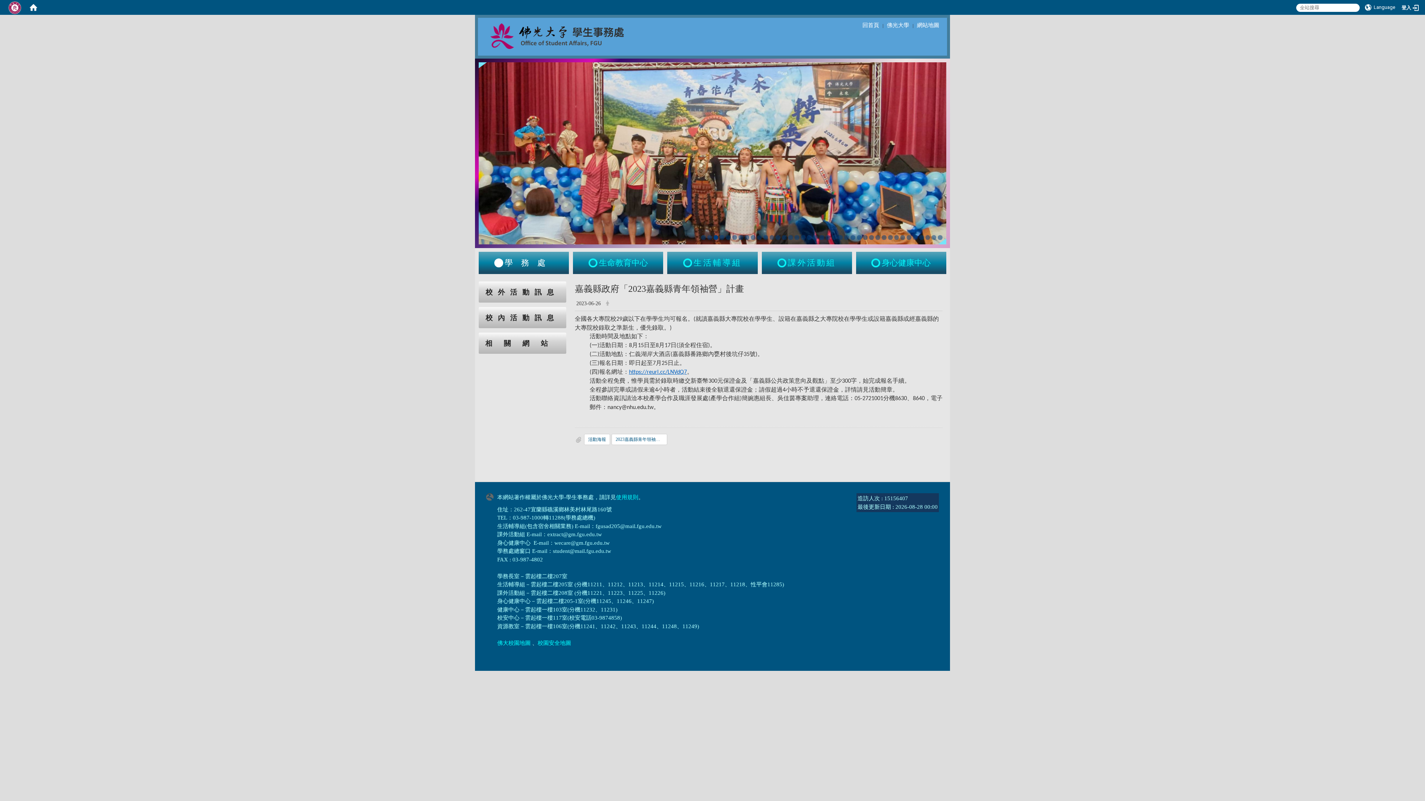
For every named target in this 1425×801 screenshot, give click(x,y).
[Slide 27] (865, 237)
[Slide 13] (778, 237)
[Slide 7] (740, 237)
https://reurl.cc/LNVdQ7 (658, 372)
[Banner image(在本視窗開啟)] (712, 152)
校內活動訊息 (522, 318)
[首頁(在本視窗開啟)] (33, 7)
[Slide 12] (772, 237)
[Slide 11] (765, 237)
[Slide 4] (722, 237)
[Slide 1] (703, 237)
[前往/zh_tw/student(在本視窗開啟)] (498, 262)
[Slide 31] (890, 237)
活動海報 (597, 439)
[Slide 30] (884, 237)
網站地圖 (928, 25)
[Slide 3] (716, 237)
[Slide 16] (797, 237)
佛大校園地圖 (514, 643)
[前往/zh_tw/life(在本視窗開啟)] (688, 262)
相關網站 (522, 343)
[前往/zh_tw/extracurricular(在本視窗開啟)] (782, 262)
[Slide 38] (933, 237)
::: (471, 285)
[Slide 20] (821, 237)
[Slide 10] (759, 237)
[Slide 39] (940, 237)
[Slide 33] (902, 237)
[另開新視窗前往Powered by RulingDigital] (491, 496)
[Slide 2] (709, 237)
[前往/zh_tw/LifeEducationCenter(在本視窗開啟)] (594, 262)
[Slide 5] (728, 237)
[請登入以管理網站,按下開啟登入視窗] (15, 7)
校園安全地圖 (554, 643)
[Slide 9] (753, 237)
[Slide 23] (840, 237)
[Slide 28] (871, 237)
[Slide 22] (834, 237)
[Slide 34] (909, 237)
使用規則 (627, 497)
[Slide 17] (803, 237)
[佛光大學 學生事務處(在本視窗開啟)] (574, 36)
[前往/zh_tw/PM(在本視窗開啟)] (876, 262)
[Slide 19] (815, 237)
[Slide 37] (928, 237)
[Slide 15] (790, 237)
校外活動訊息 (522, 292)
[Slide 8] (747, 237)
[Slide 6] (734, 237)
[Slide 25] (853, 237)
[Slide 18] (809, 237)
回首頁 (870, 25)
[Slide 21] (828, 237)
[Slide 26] (859, 237)
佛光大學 (898, 25)
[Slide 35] (915, 237)
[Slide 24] (846, 237)
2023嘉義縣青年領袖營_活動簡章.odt (641, 439)
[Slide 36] (921, 237)
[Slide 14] (784, 237)
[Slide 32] (896, 237)
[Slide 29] (877, 237)
